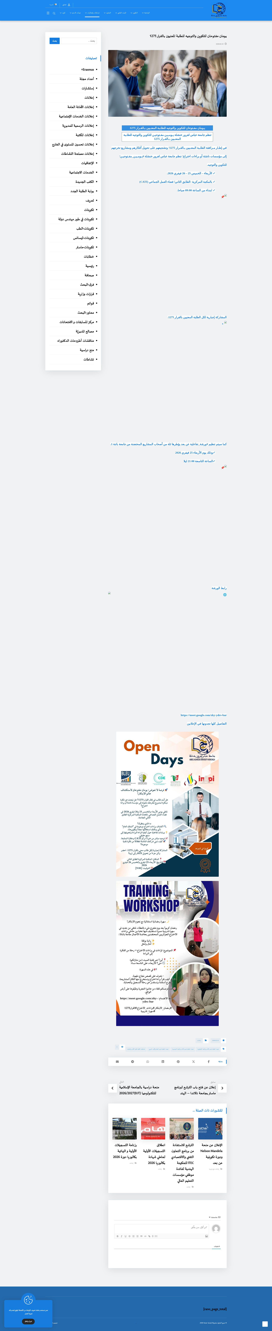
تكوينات (89, 210)
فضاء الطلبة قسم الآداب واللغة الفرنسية (183, 1049)
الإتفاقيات (87, 163)
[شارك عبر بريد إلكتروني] (117, 1062)
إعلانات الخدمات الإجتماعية (76, 116)
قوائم (90, 303)
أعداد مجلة (87, 79)
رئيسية (90, 266)
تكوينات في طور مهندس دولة (76, 219)
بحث (54, 41)
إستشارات (88, 88)
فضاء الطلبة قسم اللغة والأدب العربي (158, 1049)
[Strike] (129, 1236)
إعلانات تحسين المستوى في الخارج (73, 144)
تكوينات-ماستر (85, 247)
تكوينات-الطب (85, 228)
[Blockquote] (141, 1236)
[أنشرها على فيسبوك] (209, 1062)
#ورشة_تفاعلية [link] (199, 444)
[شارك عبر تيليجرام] (132, 1062)
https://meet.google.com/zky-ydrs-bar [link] (204, 715)
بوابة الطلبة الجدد (82, 191)
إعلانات (199, 1040)
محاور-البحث (86, 312)
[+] (156, 1236)
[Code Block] (145, 1236)
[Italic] (122, 1236)
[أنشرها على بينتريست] (178, 1062)
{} (152, 1236)
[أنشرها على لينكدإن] (163, 1062)
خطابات (89, 256)
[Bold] (118, 1236)
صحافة (89, 275)
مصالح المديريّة (85, 331)
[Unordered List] (137, 1236)
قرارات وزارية (86, 294)
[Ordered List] (133, 1236)
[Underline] (126, 1236)
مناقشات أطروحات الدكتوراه (76, 341)
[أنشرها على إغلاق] (193, 1062)
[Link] (149, 1236)
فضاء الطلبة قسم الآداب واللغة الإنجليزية (208, 1049)
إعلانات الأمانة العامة (81, 107)
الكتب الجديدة (85, 182)
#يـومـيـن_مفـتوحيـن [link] (132, 156)
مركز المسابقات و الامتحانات (77, 322)
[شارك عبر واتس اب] (148, 1062)
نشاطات (89, 359)
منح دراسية (212, 1169)
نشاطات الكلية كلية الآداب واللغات (136, 1049)
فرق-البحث (87, 284)
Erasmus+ (87, 69)
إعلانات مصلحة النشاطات (77, 154)
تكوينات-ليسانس (83, 238)
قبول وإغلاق (28, 1321)
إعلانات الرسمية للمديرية (78, 125)
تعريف (90, 200)
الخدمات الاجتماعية (81, 172)
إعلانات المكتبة (85, 135)
